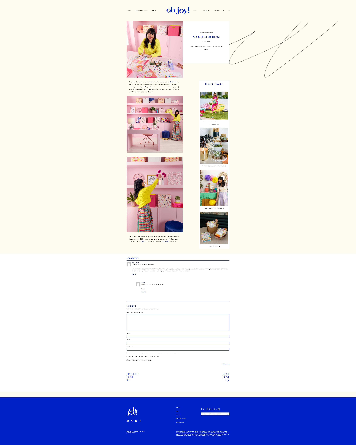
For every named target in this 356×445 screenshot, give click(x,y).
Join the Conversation (135, 312)
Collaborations (141, 10)
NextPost (226, 375)
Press (178, 414)
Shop (154, 10)
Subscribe (228, 414)
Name (129, 333)
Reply (134, 274)
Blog (128, 10)
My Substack (219, 10)
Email (129, 339)
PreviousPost (133, 375)
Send (224, 364)
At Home (173, 82)
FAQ (177, 411)
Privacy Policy (181, 418)
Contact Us (180, 422)
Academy (206, 10)
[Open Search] (228, 10)
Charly (135, 262)
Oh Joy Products (206, 32)
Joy (143, 282)
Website (129, 346)
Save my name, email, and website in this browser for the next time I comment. (156, 353)
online (143, 241)
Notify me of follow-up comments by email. (143, 356)
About (195, 10)
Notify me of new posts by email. (140, 360)
